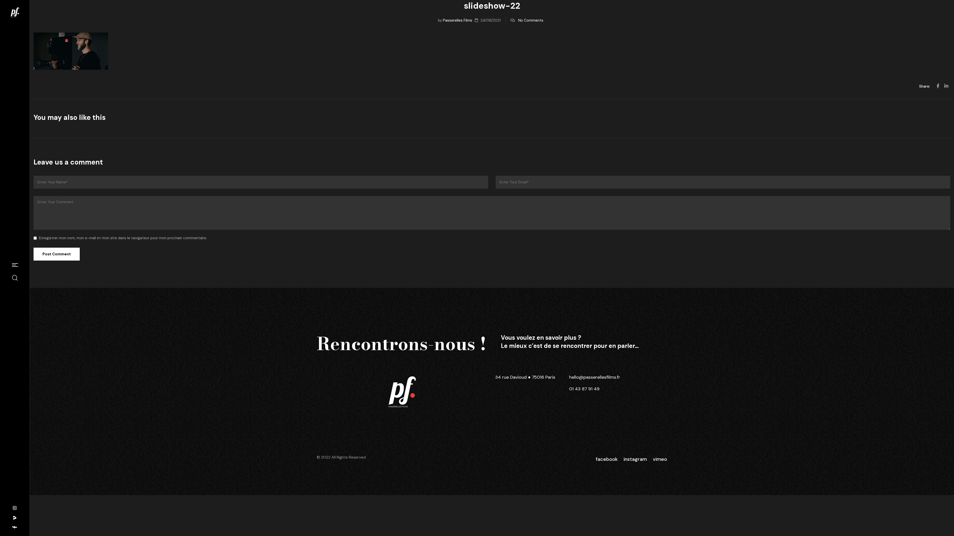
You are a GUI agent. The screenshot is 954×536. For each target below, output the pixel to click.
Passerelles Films (457, 20)
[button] (15, 265)
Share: (925, 86)
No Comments (530, 20)
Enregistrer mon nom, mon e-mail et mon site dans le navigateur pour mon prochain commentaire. (123, 237)
